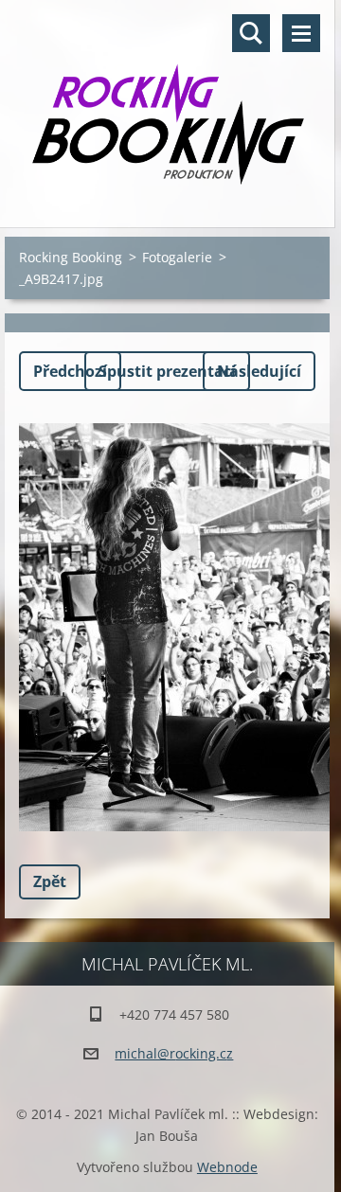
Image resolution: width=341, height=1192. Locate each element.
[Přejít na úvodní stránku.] (167, 102)
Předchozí (70, 371)
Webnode (227, 1167)
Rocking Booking (70, 257)
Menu (301, 33)
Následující (259, 371)
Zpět (49, 881)
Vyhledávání (251, 33)
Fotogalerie (177, 257)
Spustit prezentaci (167, 371)
